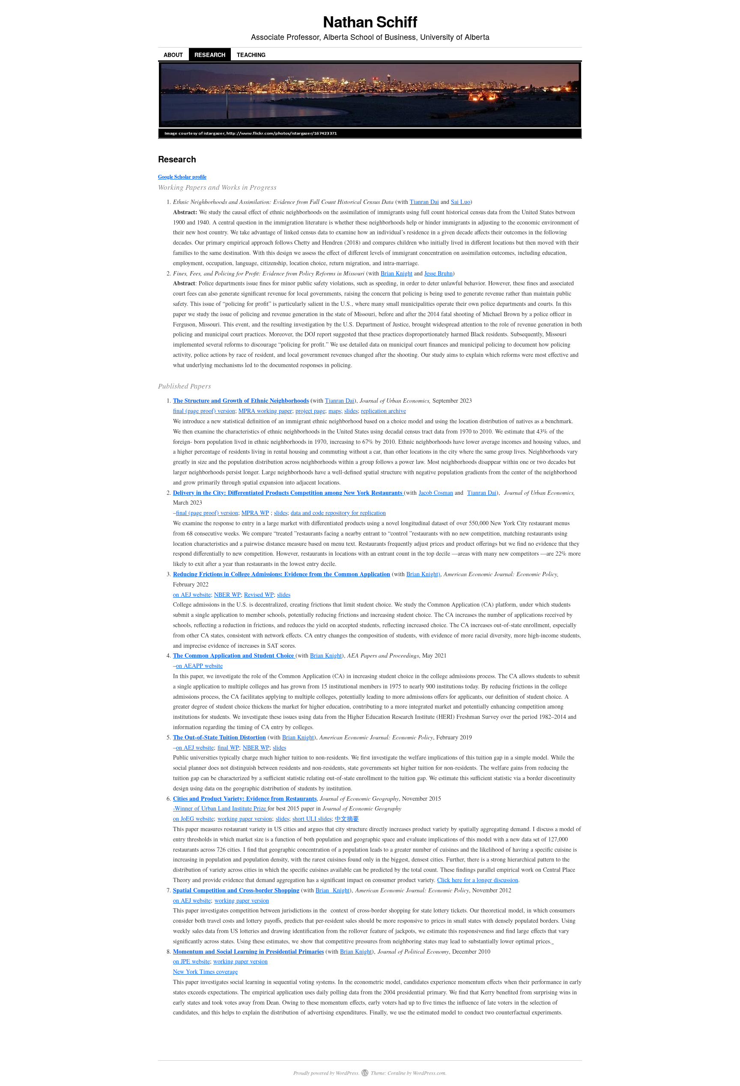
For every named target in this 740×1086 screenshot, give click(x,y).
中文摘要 (347, 818)
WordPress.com (429, 1072)
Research (209, 55)
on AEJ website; (192, 594)
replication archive (383, 411)
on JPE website (191, 961)
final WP (228, 747)
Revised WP (259, 594)
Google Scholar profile (182, 176)
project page (310, 411)
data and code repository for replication (338, 513)
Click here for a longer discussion (477, 880)
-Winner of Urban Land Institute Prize (220, 808)
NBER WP (227, 594)
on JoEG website (193, 818)
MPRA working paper (265, 411)
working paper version (245, 818)
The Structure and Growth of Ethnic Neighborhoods (241, 400)
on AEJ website (195, 747)
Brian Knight (396, 273)
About (173, 55)
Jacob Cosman (436, 492)
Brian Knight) (423, 574)
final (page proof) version (204, 411)
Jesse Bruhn (438, 273)
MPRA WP (255, 513)
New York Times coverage (205, 971)
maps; (335, 411)
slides (351, 411)
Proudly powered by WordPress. (326, 1072)
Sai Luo (460, 201)
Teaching (251, 55)
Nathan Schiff (370, 21)
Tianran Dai (424, 201)
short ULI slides (311, 818)
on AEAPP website (199, 665)
